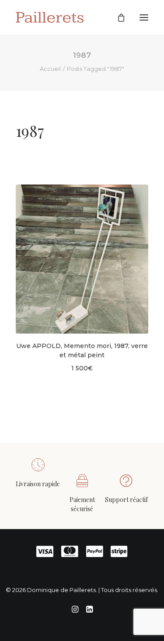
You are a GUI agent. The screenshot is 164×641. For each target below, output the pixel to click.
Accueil (50, 68)
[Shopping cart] (117, 17)
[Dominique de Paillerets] (50, 17)
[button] (144, 17)
